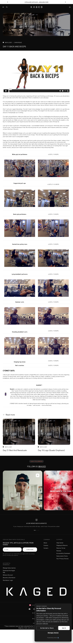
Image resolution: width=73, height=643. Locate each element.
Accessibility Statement (63, 553)
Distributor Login (8, 580)
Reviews (58, 550)
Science (46, 545)
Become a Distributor (9, 577)
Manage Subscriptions (9, 568)
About (45, 543)
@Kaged (42, 466)
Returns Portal (60, 548)
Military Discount (8, 575)
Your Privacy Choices (62, 558)
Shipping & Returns (62, 545)
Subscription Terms (62, 556)
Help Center (59, 543)
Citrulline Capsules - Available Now (36, 2)
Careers (46, 548)
